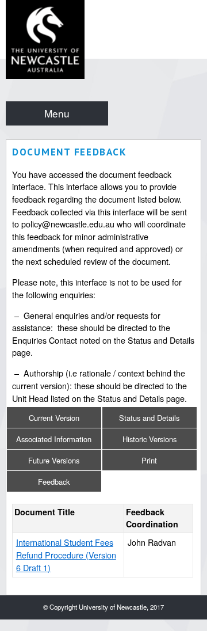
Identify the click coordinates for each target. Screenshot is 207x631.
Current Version (54, 417)
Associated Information (53, 439)
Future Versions (53, 460)
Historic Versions (149, 439)
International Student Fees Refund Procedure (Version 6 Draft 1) (66, 554)
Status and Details (149, 417)
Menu (57, 113)
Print (149, 460)
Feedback (54, 481)
